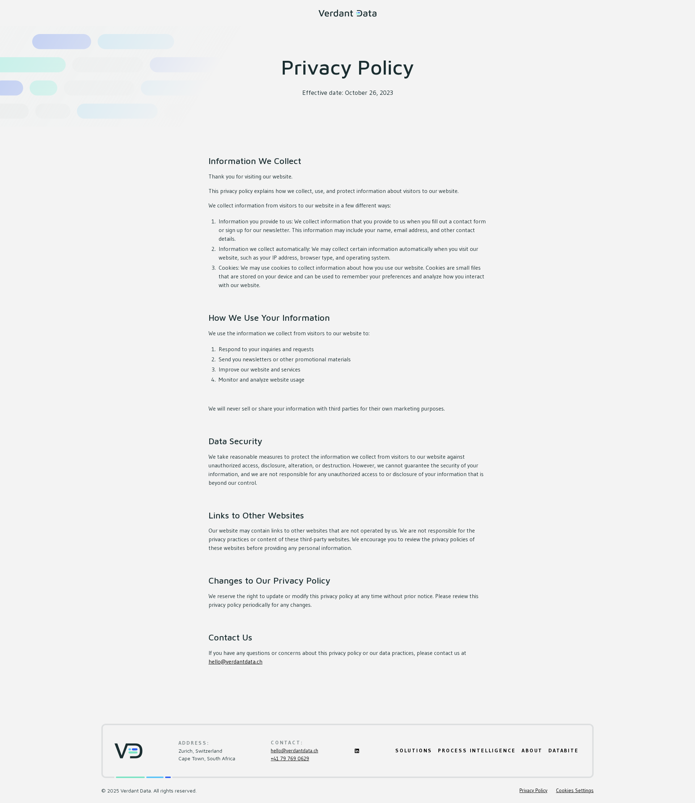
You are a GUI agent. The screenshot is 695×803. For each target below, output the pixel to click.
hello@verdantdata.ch (235, 661)
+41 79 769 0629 (290, 758)
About (532, 750)
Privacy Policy (533, 790)
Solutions (413, 750)
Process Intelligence (477, 750)
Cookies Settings (575, 790)
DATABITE (563, 750)
